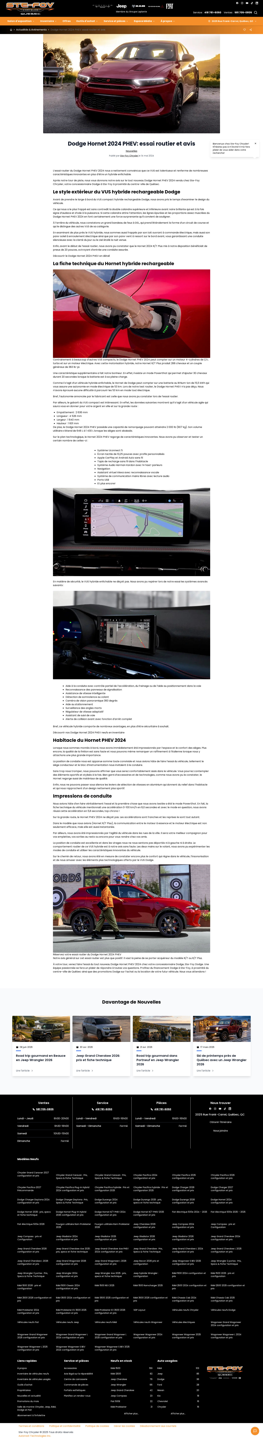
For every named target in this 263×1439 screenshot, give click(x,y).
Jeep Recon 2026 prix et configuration (146, 1262)
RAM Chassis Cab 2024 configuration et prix (184, 1299)
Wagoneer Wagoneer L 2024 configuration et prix (226, 1336)
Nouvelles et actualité (29, 1395)
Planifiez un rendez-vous (77, 1395)
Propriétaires (24, 1390)
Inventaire (47, 21)
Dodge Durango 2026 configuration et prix (183, 1201)
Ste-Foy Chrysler (129, 155)
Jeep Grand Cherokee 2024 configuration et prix (225, 1238)
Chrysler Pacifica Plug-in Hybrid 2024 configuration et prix (72, 1189)
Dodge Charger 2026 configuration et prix (183, 1189)
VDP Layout (139, 1309)
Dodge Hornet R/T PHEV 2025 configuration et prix (148, 1213)
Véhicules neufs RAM (106, 1322)
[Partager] (250, 29)
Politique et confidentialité (64, 1426)
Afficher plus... (131, 1413)
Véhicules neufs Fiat (28, 1322)
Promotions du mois (28, 1401)
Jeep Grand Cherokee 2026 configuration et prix (32, 1250)
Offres (66, 21)
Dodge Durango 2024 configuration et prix (106, 1201)
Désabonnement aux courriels (158, 1426)
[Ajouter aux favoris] (244, 29)
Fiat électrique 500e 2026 (31, 1224)
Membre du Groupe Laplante (131, 11)
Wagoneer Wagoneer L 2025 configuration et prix (32, 1348)
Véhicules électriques (183, 1322)
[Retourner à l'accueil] (11, 30)
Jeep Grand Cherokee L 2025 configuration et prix (226, 1250)
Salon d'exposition (19, 21)
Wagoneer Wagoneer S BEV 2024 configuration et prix (70, 1348)
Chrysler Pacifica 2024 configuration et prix (145, 1177)
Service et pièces (114, 21)
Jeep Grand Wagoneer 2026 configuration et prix (71, 1262)
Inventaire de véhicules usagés (34, 1379)
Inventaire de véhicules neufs (33, 1373)
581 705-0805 (243, 12)
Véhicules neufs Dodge (223, 1309)
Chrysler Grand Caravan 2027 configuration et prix (33, 1174)
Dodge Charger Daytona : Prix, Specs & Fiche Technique (72, 1201)
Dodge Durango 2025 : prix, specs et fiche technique (147, 1201)
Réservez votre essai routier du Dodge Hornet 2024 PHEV (87, 954)
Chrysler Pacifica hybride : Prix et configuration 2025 (112, 1189)
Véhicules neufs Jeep (67, 1322)
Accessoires (70, 1368)
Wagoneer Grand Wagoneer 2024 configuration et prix (226, 1324)
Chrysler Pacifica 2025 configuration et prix (184, 1177)
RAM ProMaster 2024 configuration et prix (28, 1311)
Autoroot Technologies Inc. (35, 1436)
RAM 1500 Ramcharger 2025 (148, 1285)
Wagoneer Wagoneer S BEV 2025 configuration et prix (112, 1348)
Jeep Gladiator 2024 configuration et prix (67, 1238)
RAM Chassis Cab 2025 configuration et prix (223, 1299)
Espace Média (143, 21)
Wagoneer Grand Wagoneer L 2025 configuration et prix (111, 1336)
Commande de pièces (76, 1384)
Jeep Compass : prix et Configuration (223, 1226)
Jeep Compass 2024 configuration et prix (183, 1226)
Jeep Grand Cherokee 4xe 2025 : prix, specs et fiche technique (73, 1250)
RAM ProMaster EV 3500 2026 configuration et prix (110, 1311)
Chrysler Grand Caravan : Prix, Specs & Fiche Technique (72, 1177)
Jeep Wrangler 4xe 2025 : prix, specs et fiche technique (110, 1275)
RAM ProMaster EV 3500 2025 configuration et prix (71, 1311)
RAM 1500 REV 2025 (104, 1285)
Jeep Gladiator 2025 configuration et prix (106, 1238)
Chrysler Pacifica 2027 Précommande (29, 1189)
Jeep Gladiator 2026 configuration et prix (144, 1238)
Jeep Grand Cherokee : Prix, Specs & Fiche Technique (148, 1250)
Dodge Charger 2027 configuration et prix (222, 1189)
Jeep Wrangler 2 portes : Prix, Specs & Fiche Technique (226, 1262)
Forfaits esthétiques (74, 1390)
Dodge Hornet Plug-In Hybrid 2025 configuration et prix (71, 1213)
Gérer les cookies (124, 1426)
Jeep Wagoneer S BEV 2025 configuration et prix (186, 1262)
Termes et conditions (31, 1426)
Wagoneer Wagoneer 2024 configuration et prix (147, 1336)
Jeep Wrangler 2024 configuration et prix (67, 1275)
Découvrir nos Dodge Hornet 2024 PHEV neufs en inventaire (89, 732)
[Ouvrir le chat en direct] (255, 1431)
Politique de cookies (97, 1426)
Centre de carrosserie (75, 1379)
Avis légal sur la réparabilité (78, 1373)
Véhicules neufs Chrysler (185, 1309)
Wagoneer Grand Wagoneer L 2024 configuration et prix (72, 1336)
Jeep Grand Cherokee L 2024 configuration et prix (187, 1250)
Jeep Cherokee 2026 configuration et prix (144, 1226)
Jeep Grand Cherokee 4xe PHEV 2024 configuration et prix (112, 1250)
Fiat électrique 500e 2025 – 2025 (228, 1211)
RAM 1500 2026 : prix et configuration (29, 1287)
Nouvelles (131, 151)
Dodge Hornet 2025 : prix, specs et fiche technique (34, 1213)
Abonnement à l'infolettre (31, 1415)
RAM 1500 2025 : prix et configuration (222, 1275)
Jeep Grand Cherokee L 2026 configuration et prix (32, 1262)
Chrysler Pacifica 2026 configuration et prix (223, 1177)
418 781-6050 (212, 12)
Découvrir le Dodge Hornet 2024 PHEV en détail (81, 256)
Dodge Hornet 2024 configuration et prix (222, 1201)
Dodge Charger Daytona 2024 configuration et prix (33, 1201)
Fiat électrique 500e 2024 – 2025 (189, 1211)
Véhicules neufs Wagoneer (147, 1322)
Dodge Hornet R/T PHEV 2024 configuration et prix (110, 1213)
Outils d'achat (85, 21)
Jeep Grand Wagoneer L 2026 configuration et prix (110, 1262)
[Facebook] (237, 3)
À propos (166, 21)
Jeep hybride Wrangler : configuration (146, 1275)
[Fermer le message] (255, 143)
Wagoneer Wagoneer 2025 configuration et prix (186, 1336)
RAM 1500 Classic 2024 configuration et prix (68, 1287)
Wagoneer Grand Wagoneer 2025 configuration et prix (32, 1336)
